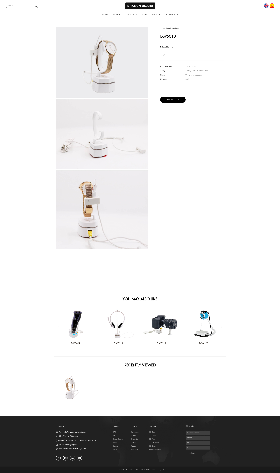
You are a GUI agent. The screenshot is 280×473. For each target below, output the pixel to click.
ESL (114, 435)
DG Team (152, 439)
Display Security (118, 439)
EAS (114, 432)
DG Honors (152, 446)
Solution (132, 14)
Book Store (134, 449)
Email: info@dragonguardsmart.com (72, 432)
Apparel (133, 435)
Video (115, 449)
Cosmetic (134, 442)
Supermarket (135, 432)
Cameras (115, 446)
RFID (114, 442)
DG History (152, 432)
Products (117, 14)
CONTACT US (172, 14)
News (144, 14)
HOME (105, 14)
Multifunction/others (171, 28)
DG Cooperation (154, 442)
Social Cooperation (155, 449)
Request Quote (173, 99)
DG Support (153, 435)
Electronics (134, 439)
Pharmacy (134, 446)
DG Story (156, 14)
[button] (221, 326)
